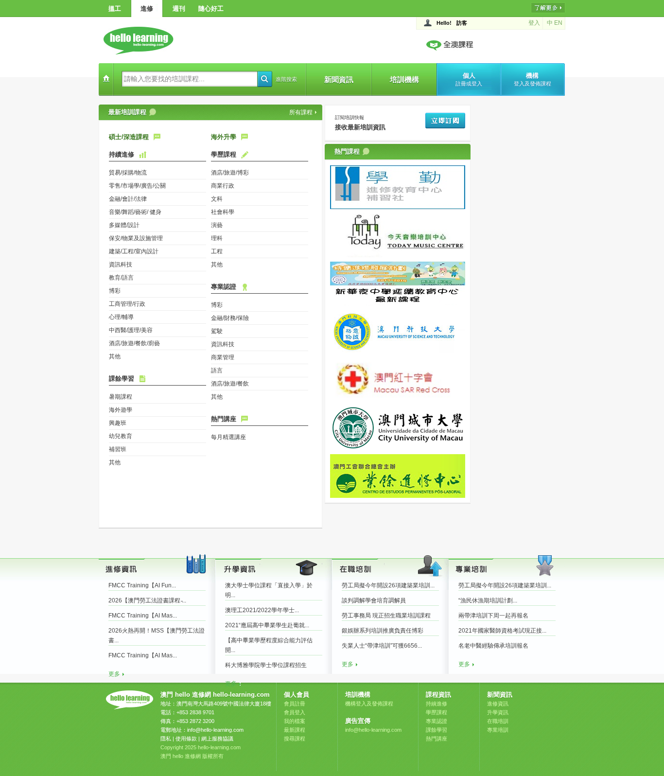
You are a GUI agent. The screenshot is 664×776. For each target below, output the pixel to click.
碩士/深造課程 (129, 137)
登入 (534, 22)
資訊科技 (120, 264)
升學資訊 (497, 712)
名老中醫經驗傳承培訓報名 (493, 645)
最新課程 (294, 730)
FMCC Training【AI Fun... (142, 585)
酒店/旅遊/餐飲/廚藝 (134, 343)
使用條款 (186, 738)
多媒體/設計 (124, 225)
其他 (115, 356)
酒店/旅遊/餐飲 (230, 383)
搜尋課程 (294, 738)
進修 (146, 8)
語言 (217, 370)
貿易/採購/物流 (128, 172)
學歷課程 (223, 154)
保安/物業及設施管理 (136, 238)
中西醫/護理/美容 (131, 330)
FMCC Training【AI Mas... (142, 615)
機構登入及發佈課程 (369, 703)
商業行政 (222, 185)
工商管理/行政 (127, 303)
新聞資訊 (338, 79)
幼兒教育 (120, 436)
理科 (217, 238)
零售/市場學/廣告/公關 (137, 185)
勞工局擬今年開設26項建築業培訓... (388, 585)
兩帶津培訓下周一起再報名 (493, 615)
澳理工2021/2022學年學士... (262, 610)
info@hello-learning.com (215, 730)
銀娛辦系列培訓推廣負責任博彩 (382, 630)
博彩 (115, 290)
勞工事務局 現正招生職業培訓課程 (386, 615)
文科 (217, 198)
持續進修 (121, 154)
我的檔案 (294, 721)
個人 (468, 79)
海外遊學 (120, 409)
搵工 (114, 8)
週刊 (179, 8)
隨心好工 (211, 8)
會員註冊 (294, 703)
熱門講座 (223, 419)
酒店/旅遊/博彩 (230, 172)
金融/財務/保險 (230, 318)
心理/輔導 (121, 317)
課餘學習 (121, 378)
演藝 (217, 225)
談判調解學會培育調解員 (374, 600)
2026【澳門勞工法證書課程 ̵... (147, 600)
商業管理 (222, 357)
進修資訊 (497, 703)
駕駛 (217, 331)
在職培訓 (497, 721)
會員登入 (294, 712)
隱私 (165, 738)
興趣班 (117, 423)
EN (558, 22)
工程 (217, 251)
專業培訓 (497, 730)
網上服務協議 (217, 738)
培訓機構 (404, 79)
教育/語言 (121, 277)
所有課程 (301, 112)
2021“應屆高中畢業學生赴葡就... (267, 625)
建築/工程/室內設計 (133, 251)
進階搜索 (286, 79)
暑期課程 (120, 396)
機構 (532, 79)
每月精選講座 (228, 437)
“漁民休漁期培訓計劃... (487, 600)
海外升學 (223, 137)
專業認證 (223, 286)
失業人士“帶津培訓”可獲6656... (382, 645)
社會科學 (222, 212)
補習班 (117, 449)
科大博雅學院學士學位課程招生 (266, 665)
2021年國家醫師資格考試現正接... (502, 630)
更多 (114, 673)
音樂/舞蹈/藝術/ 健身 (135, 212)
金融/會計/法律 (128, 198)
